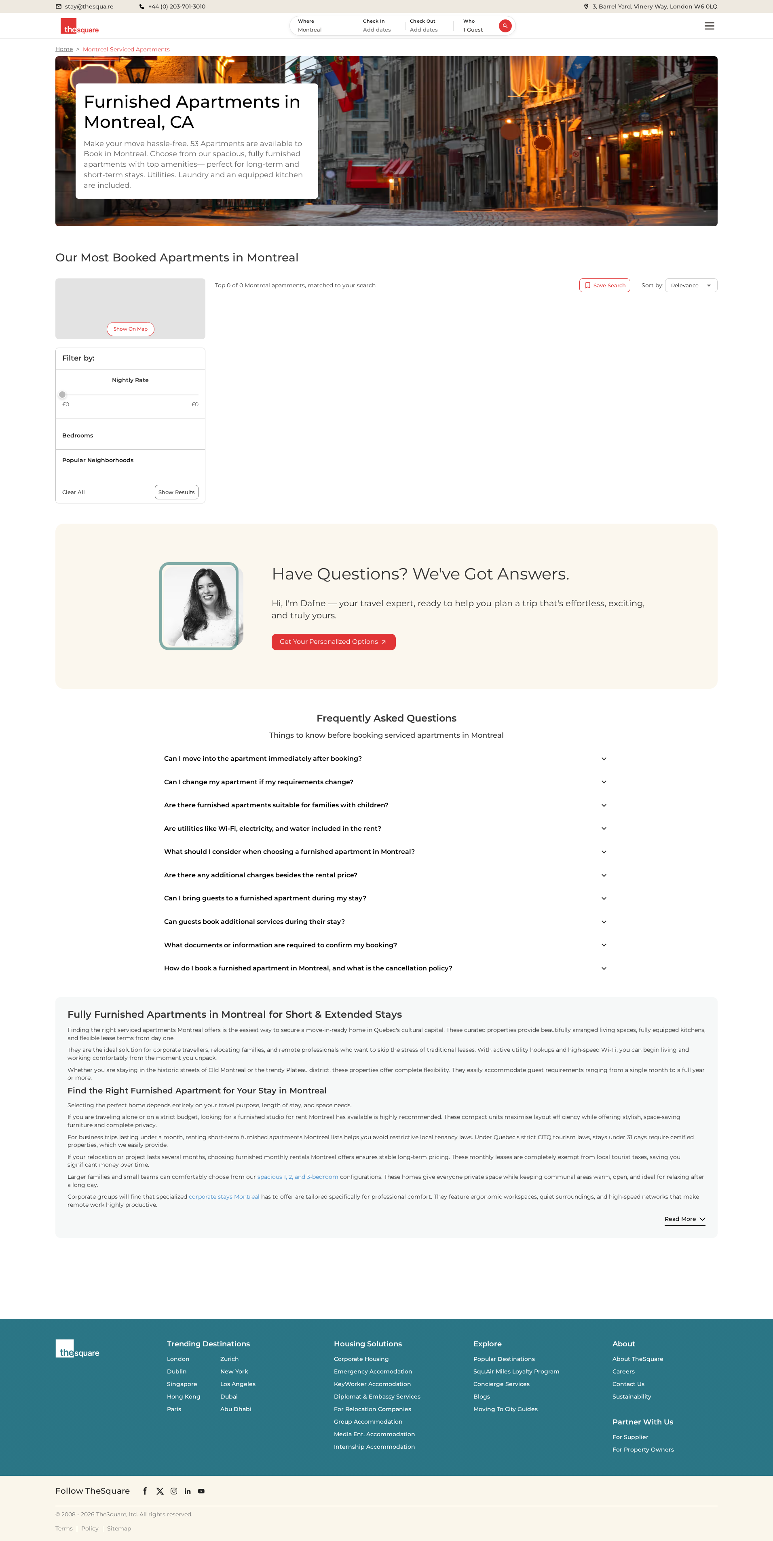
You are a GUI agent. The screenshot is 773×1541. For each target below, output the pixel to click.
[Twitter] (160, 1491)
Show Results (176, 492)
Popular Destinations (504, 1359)
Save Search (609, 285)
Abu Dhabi (235, 1409)
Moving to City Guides (505, 1409)
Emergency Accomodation (373, 1371)
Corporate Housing (361, 1359)
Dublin (177, 1371)
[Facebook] (145, 1491)
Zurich (229, 1359)
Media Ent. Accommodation (374, 1434)
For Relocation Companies (372, 1409)
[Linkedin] (188, 1491)
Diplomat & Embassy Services (377, 1396)
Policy (90, 1528)
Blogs (481, 1396)
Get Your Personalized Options (329, 641)
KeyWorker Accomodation (372, 1384)
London (178, 1359)
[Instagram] (174, 1491)
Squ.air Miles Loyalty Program (516, 1371)
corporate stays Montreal (224, 1196)
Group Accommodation (368, 1421)
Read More (680, 1219)
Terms (64, 1528)
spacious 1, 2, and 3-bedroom (298, 1176)
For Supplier (630, 1437)
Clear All (73, 492)
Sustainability (631, 1396)
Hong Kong (184, 1396)
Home (64, 49)
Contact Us (628, 1384)
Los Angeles (238, 1384)
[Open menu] (709, 26)
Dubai (229, 1396)
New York (234, 1371)
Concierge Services (501, 1384)
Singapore (182, 1384)
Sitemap (119, 1528)
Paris (174, 1409)
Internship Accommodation (374, 1446)
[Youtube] (201, 1491)
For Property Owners (643, 1449)
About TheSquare (637, 1359)
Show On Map (131, 329)
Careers (623, 1371)
